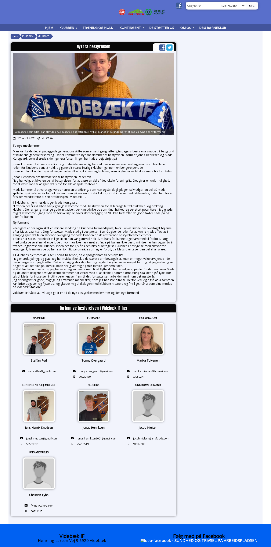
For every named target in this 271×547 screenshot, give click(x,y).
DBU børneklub (212, 27)
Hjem (49, 27)
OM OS (185, 27)
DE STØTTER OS (161, 27)
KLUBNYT (43, 36)
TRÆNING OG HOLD (98, 27)
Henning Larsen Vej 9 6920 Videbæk (72, 540)
